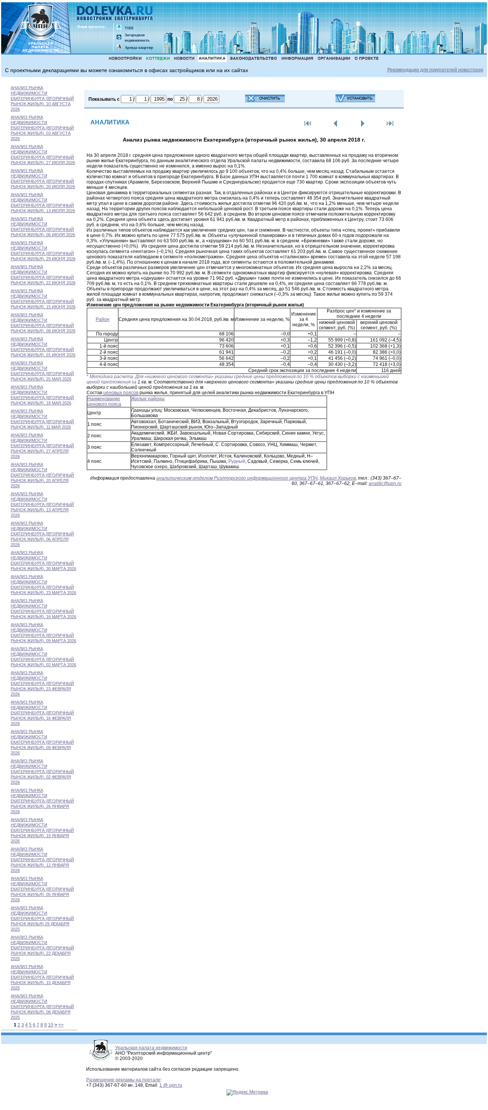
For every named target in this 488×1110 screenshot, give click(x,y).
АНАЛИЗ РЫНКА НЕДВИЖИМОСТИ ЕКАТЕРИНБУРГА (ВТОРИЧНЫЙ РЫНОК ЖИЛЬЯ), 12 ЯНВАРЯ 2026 (42, 860)
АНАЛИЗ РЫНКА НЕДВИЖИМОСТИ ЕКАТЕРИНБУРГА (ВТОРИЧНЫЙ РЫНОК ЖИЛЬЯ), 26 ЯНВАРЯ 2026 (42, 801)
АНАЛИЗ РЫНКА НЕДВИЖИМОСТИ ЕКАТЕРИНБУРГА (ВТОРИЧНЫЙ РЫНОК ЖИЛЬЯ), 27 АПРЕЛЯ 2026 (42, 446)
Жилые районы (148, 398)
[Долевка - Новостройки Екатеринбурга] (115, 14)
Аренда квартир (139, 47)
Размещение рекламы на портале (123, 1080)
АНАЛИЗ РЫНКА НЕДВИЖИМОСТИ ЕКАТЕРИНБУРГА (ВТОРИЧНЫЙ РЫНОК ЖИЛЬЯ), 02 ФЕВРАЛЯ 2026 (42, 772)
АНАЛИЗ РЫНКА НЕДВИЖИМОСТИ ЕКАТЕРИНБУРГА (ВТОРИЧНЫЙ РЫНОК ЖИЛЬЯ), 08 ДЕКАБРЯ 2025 (42, 1007)
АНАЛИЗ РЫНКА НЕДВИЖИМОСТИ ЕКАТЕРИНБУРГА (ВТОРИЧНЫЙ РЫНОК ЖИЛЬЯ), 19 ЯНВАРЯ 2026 (42, 830)
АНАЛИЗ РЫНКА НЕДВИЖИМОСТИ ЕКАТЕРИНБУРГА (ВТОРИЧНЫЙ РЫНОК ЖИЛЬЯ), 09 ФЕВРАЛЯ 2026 (42, 742)
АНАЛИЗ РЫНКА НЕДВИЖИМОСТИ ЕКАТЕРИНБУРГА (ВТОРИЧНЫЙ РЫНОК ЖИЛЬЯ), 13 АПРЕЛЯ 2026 (42, 504)
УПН (129, 28)
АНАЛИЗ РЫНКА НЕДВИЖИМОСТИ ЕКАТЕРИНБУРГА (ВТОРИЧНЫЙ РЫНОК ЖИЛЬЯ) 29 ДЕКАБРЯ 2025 (42, 918)
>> (61, 1025)
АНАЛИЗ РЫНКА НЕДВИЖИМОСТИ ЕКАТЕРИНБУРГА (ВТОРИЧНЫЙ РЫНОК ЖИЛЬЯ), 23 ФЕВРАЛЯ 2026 (42, 683)
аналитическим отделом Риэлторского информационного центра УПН (237, 478)
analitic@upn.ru (385, 483)
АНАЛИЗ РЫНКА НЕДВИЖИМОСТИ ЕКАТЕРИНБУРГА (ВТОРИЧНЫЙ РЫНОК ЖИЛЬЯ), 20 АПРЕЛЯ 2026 (42, 475)
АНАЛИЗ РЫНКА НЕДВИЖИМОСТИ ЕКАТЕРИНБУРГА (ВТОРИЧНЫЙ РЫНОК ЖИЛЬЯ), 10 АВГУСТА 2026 (42, 98)
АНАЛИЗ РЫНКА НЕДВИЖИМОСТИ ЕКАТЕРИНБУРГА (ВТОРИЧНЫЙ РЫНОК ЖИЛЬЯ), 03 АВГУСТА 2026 (42, 128)
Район (102, 319)
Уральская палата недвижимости (151, 1047)
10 (50, 1025)
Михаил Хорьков (338, 478)
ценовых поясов (120, 392)
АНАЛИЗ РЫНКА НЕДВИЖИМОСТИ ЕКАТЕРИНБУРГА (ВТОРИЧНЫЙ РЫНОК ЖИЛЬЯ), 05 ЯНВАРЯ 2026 (42, 889)
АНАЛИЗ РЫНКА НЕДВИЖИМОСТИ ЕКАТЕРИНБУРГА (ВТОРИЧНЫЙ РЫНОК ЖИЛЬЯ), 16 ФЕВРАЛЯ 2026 (42, 713)
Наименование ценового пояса (104, 401)
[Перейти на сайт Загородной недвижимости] (119, 37)
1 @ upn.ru (170, 1085)
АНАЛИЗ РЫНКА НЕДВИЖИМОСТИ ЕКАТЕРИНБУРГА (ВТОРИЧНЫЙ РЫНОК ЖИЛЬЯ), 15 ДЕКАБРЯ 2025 (42, 977)
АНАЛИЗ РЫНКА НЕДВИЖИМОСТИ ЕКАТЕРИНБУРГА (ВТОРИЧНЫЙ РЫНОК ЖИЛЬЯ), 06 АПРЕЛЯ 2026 (42, 534)
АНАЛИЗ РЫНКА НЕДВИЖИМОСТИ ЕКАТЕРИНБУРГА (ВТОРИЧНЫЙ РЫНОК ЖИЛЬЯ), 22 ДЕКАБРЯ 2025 (42, 948)
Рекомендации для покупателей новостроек (435, 69)
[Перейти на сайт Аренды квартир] (119, 47)
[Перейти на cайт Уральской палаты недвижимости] (119, 28)
